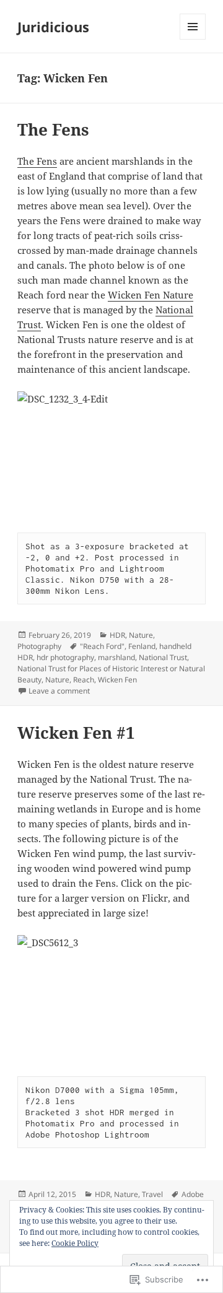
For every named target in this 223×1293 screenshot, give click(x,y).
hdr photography (65, 657)
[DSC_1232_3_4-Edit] (111, 454)
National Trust (163, 657)
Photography (39, 646)
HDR (117, 635)
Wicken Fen (117, 679)
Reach (83, 679)
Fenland (141, 646)
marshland (116, 657)
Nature (141, 635)
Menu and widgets (193, 39)
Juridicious (53, 26)
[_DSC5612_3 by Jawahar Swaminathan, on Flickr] (111, 998)
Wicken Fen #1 (76, 732)
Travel (152, 1194)
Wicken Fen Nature (150, 295)
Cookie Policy (74, 1243)
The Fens (53, 129)
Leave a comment (59, 691)
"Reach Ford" (102, 646)
